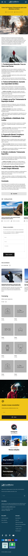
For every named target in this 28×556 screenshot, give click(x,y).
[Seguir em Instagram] (6, 535)
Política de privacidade (19, 231)
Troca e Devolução (4, 522)
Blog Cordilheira (18, 518)
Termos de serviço (7, 233)
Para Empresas (17, 530)
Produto (2, 318)
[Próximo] (26, 437)
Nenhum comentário (19, 12)
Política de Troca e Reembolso (20, 524)
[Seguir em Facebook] (2, 535)
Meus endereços (4, 520)
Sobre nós (17, 520)
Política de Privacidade (19, 522)
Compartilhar (15, 193)
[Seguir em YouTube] (13, 535)
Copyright (9, 551)
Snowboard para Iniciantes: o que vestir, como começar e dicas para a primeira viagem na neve (11, 285)
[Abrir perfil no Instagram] (14, 427)
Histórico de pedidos (4, 518)
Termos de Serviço (18, 526)
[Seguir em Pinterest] (10, 535)
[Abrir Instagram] (6, 441)
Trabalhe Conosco (18, 528)
